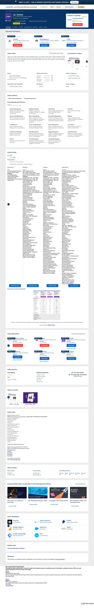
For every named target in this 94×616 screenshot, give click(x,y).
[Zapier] (63, 528)
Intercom (15, 520)
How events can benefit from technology (15, 501)
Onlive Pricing (51, 325)
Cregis (24, 599)
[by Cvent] (38, 493)
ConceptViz (25, 604)
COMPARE (9, 20)
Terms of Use (20, 593)
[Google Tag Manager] (9, 535)
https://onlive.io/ (37, 474)
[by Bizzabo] (58, 493)
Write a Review (78, 376)
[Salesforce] (36, 528)
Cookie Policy (20, 595)
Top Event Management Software (16, 548)
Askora (24, 603)
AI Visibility (81, 7)
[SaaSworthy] (21, 7)
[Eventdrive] (36, 356)
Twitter (66, 473)
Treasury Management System (45, 603)
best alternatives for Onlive (23, 448)
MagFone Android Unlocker (29, 595)
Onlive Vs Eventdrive (44, 361)
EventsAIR (70, 338)
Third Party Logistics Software (45, 593)
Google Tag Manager (19, 534)
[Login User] (86, 7)
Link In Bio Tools (42, 599)
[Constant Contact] (69, 21)
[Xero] (36, 535)
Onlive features (20, 444)
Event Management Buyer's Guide (37, 500)
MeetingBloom (44, 39)
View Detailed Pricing (11, 79)
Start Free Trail (77, 24)
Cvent (68, 39)
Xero (41, 534)
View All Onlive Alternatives (78, 333)
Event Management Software (14, 11)
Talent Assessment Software (45, 601)
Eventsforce (16, 351)
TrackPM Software (27, 592)
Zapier (69, 527)
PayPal (69, 520)
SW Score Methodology (11, 600)
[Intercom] (9, 522)
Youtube (83, 473)
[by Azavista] (17, 493)
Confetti (15, 39)
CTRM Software (42, 595)
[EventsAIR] (63, 343)
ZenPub (25, 593)
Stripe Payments (45, 520)
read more (15, 341)
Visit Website (17, 45)
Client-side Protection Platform (45, 597)
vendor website (43, 322)
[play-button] (77, 61)
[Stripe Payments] (36, 522)
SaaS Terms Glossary (11, 601)
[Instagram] (82, 594)
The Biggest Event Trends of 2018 (58, 500)
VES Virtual (70, 351)
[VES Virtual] (63, 356)
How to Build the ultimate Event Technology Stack (78, 501)
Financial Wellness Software (45, 604)
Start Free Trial (15, 285)
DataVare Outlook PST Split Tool (30, 597)
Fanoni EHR (26, 596)
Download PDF (12, 506)
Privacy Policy (20, 592)
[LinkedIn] (81, 594)
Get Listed (8, 584)
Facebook (71, 473)
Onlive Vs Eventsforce (17, 359)
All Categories (9, 593)
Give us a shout (10, 576)
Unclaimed (16, 23)
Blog (7, 599)
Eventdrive (43, 351)
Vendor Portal (9, 596)
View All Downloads (80, 484)
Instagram (77, 473)
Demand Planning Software (44, 592)
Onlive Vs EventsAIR (71, 348)
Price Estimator (9, 595)
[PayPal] (63, 522)
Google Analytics (18, 527)
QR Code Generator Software (45, 596)
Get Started (74, 2)
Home (7, 11)
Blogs (52, 7)
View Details (44, 45)
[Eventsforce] (9, 356)
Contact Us (8, 603)
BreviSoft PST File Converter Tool (30, 600)
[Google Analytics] (9, 528)
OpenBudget (26, 601)
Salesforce (43, 527)
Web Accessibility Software (44, 600)
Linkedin (61, 473)
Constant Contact (18, 338)
